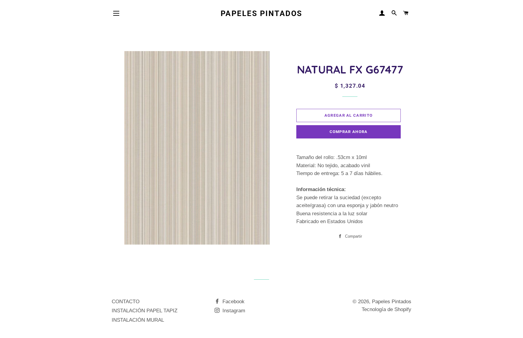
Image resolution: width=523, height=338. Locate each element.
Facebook (233, 301)
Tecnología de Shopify (386, 309)
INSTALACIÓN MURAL (138, 320)
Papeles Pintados (261, 13)
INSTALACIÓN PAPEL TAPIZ (144, 311)
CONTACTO (126, 301)
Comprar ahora (349, 131)
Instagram (233, 311)
